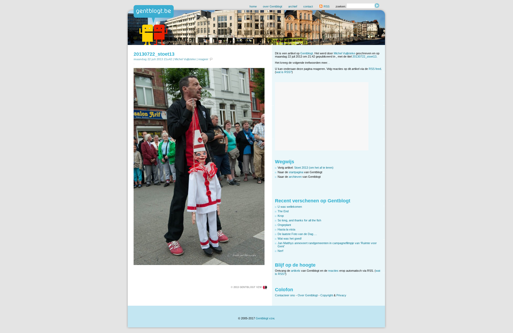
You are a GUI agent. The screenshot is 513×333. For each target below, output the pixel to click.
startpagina (296, 172)
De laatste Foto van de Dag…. (297, 234)
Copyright (326, 295)
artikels (295, 270)
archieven (295, 176)
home (253, 6)
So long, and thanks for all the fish (299, 220)
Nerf (280, 250)
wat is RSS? (284, 72)
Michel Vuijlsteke (185, 59)
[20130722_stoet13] (199, 264)
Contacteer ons (285, 295)
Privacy (341, 295)
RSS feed (375, 68)
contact (308, 6)
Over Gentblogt (308, 295)
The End (283, 211)
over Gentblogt (272, 6)
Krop (281, 215)
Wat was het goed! (290, 238)
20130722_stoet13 (154, 54)
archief (292, 6)
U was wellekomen (290, 206)
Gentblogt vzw (265, 318)
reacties (333, 270)
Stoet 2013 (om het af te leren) (313, 167)
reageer (203, 59)
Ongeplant (284, 224)
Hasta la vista (286, 229)
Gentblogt (306, 53)
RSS (326, 6)
